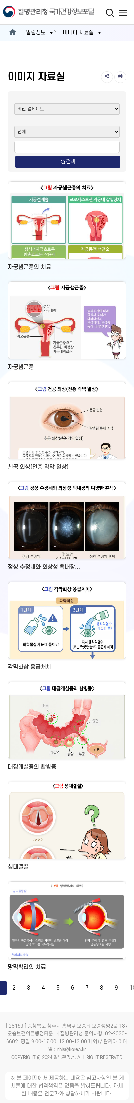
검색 (70, 162)
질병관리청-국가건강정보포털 (33, 12)
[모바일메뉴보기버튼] (123, 13)
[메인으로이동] (12, 33)
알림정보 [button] (36, 33)
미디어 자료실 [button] (78, 33)
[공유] (107, 77)
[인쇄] (120, 77)
